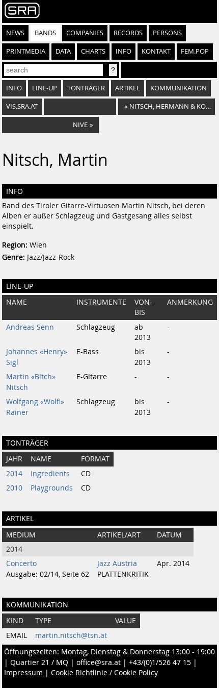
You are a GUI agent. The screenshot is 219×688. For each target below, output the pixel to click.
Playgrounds (52, 488)
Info (123, 51)
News (15, 33)
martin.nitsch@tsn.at (71, 635)
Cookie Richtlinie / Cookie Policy (104, 672)
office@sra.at (98, 662)
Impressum (23, 672)
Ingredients (50, 473)
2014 (14, 473)
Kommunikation (178, 88)
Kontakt (156, 51)
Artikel (127, 88)
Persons (167, 33)
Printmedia (25, 51)
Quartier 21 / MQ (39, 662)
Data (63, 51)
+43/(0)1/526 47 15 (160, 662)
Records (128, 33)
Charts (93, 51)
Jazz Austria (117, 563)
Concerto (21, 563)
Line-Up (44, 88)
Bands (45, 33)
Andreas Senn (30, 327)
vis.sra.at (22, 106)
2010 (14, 488)
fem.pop (195, 51)
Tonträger (86, 88)
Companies (84, 33)
